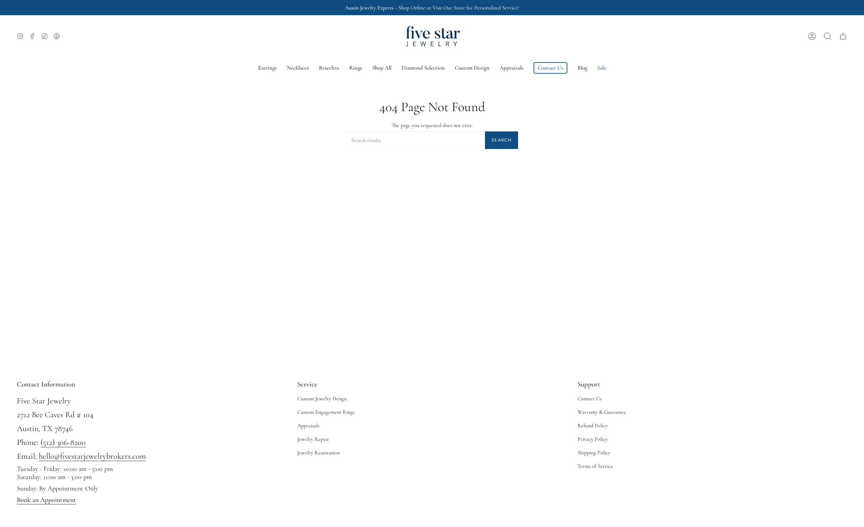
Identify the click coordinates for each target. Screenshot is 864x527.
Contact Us (589, 398)
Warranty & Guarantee (601, 412)
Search (501, 140)
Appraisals (308, 425)
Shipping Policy (594, 452)
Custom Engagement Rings (325, 412)
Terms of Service (595, 466)
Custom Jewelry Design (322, 398)
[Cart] (843, 36)
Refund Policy (592, 425)
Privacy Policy (592, 439)
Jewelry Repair (313, 439)
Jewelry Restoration (318, 452)
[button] (827, 36)
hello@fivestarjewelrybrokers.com (92, 456)
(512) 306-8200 (63, 442)
